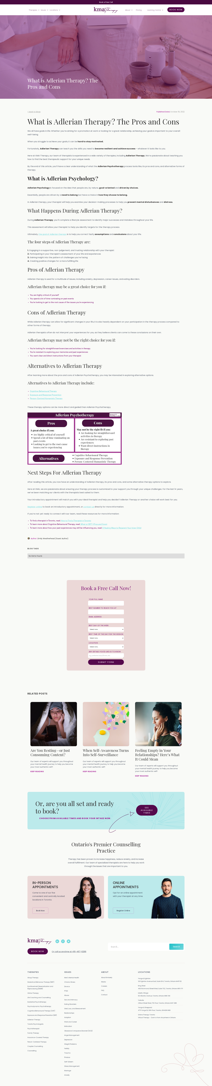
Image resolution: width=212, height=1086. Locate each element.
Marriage (67, 1071)
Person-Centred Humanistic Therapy (46, 398)
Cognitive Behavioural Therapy (43, 391)
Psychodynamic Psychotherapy (39, 1006)
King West (141, 986)
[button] (33, 10)
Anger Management (71, 1035)
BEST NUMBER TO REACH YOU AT (103, 608)
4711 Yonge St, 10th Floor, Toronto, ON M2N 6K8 (154, 1010)
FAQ (102, 990)
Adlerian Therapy (33, 1020)
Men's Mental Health (71, 978)
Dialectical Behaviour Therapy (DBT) (40, 982)
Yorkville (141, 1000)
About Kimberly (106, 977)
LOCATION (93, 643)
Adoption (67, 1017)
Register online (34, 506)
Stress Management (72, 1066)
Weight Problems (70, 1044)
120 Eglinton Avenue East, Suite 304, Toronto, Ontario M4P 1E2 (160, 981)
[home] (106, 10)
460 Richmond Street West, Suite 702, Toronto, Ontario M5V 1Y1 (160, 989)
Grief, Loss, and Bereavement (75, 1009)
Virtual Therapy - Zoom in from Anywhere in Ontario (157, 1017)
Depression (68, 1040)
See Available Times (147, 810)
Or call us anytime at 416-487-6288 (69, 951)
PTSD (66, 991)
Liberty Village (143, 993)
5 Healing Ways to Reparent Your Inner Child (121, 528)
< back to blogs (33, 112)
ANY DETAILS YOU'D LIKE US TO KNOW (105, 652)
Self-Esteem (68, 1062)
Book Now (37, 951)
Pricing (139, 10)
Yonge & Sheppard (145, 1007)
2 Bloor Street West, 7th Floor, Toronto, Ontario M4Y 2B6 (157, 1003)
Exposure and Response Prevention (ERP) (42, 1015)
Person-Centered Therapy (36, 1042)
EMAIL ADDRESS (95, 617)
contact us (88, 506)
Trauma (67, 1053)
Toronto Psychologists (35, 1024)
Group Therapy (32, 978)
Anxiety (67, 1075)
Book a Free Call (106, 2)
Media (103, 982)
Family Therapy (33, 1033)
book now (175, 9)
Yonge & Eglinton (144, 978)
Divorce (67, 986)
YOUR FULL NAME (96, 599)
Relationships (69, 1013)
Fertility (66, 1048)
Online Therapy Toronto (146, 1015)
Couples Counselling (35, 1046)
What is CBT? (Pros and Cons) (93, 524)
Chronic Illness (69, 982)
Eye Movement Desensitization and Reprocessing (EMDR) (40, 987)
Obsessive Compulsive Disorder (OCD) (78, 1031)
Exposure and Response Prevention (45, 395)
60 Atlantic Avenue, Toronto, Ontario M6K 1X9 (154, 996)
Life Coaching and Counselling (39, 997)
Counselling (31, 1051)
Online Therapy (33, 993)
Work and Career (70, 1022)
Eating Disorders (70, 1004)
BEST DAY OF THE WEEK (99, 625)
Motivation (68, 1026)
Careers (104, 986)
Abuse (66, 995)
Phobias (67, 1057)
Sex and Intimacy (71, 1000)
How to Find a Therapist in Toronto (75, 521)
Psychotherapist (33, 1029)
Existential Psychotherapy (36, 1002)
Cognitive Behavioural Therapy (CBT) (41, 1011)
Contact (104, 995)
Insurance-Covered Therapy (38, 1037)
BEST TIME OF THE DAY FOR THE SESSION (106, 634)
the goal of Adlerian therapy (52, 234)
